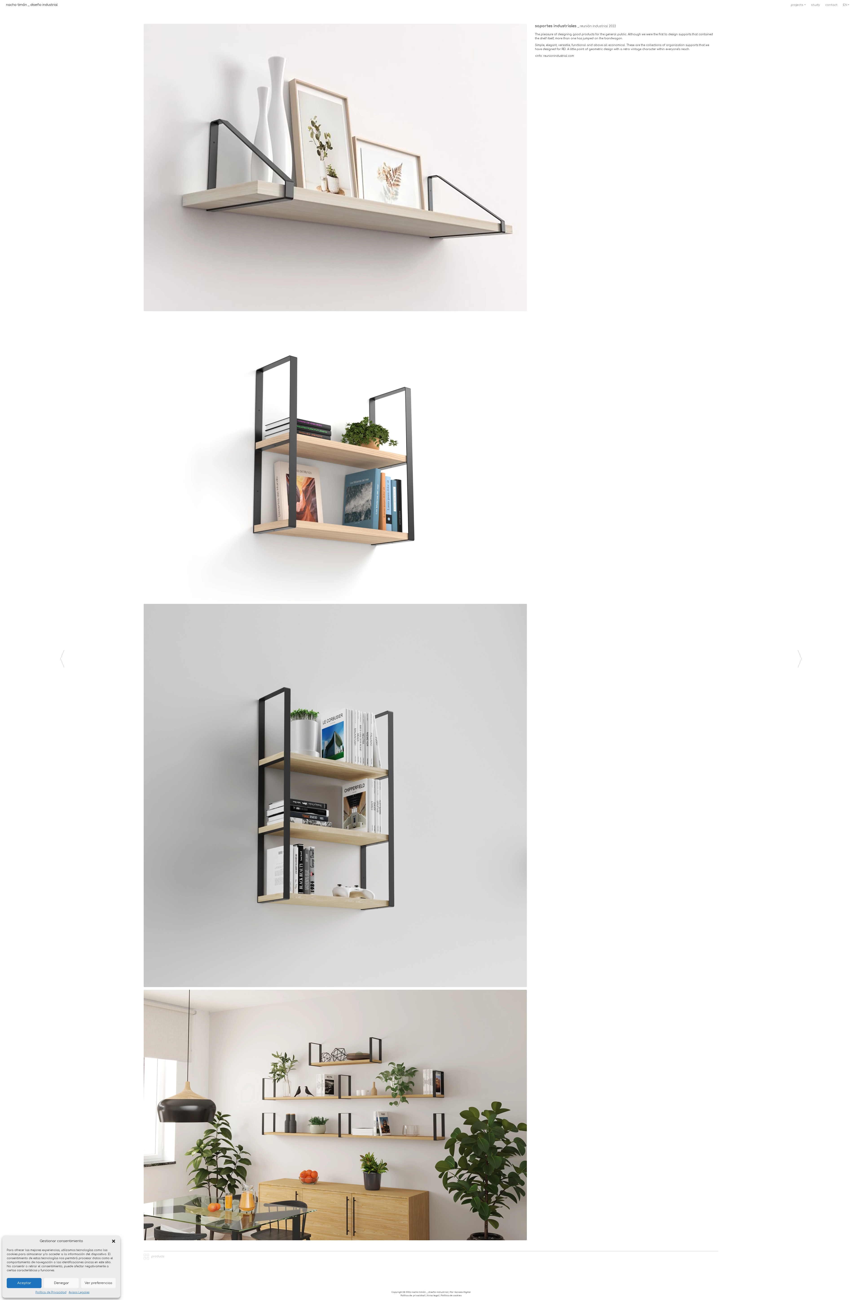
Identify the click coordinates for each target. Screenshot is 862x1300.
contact (831, 5)
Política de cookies (451, 1295)
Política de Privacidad (50, 1292)
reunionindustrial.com (558, 55)
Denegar (61, 1283)
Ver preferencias (98, 1283)
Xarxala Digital (462, 1292)
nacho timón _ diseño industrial (32, 5)
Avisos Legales (79, 1292)
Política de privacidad (412, 1295)
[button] (113, 1241)
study (815, 5)
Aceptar (24, 1283)
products (157, 1256)
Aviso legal (433, 1295)
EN (845, 5)
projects (797, 5)
